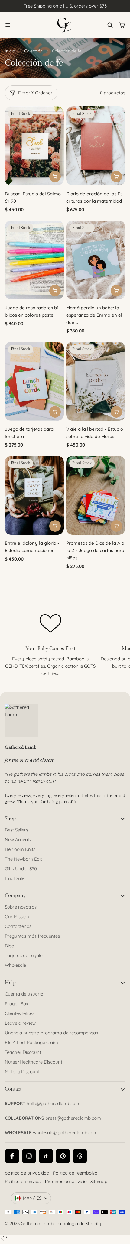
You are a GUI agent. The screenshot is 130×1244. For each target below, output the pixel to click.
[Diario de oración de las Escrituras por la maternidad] (95, 145)
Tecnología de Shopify (78, 1223)
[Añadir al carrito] (55, 176)
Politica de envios (23, 1181)
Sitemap (98, 1181)
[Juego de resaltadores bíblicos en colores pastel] (34, 260)
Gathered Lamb (37, 1223)
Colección (33, 51)
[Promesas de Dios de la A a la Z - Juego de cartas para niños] (95, 495)
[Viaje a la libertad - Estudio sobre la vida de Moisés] (95, 381)
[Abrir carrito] (122, 25)
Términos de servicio (65, 1181)
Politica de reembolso (75, 1173)
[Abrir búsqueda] (110, 25)
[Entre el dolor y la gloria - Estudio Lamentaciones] (34, 495)
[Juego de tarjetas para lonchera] (34, 381)
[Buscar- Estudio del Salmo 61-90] (34, 145)
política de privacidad (27, 1173)
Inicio (10, 51)
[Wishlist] (3, 1238)
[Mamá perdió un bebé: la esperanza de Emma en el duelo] (95, 260)
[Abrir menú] (8, 25)
